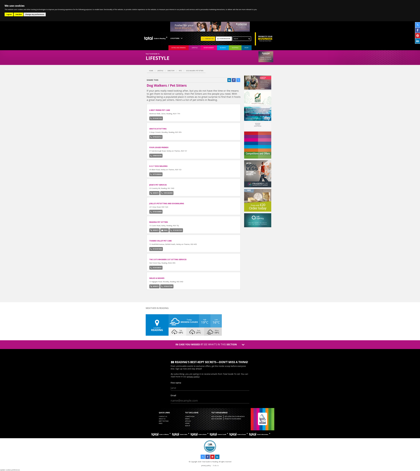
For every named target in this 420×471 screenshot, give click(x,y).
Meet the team (163, 421)
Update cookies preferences (10, 470)
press (160, 423)
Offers (187, 423)
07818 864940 (168, 193)
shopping (235, 48)
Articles (188, 421)
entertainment (209, 48)
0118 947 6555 (157, 249)
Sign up (187, 426)
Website (156, 193)
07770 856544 (157, 174)
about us (162, 419)
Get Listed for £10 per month (235, 416)
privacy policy (206, 465)
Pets (180, 71)
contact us (163, 416)
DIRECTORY (171, 71)
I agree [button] (9, 14)
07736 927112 (157, 137)
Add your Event (216, 419)
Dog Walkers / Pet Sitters (194, 71)
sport (246, 48)
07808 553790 (157, 156)
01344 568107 (157, 268)
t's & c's (216, 465)
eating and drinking (179, 48)
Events (187, 419)
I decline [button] (18, 14)
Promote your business (233, 419)
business (223, 48)
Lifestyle (160, 71)
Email (166, 230)
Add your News (216, 416)
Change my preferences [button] (34, 14)
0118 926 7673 (177, 230)
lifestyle (195, 48)
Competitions (189, 416)
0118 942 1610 (157, 118)
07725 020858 (157, 212)
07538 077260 (168, 286)
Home (151, 71)
